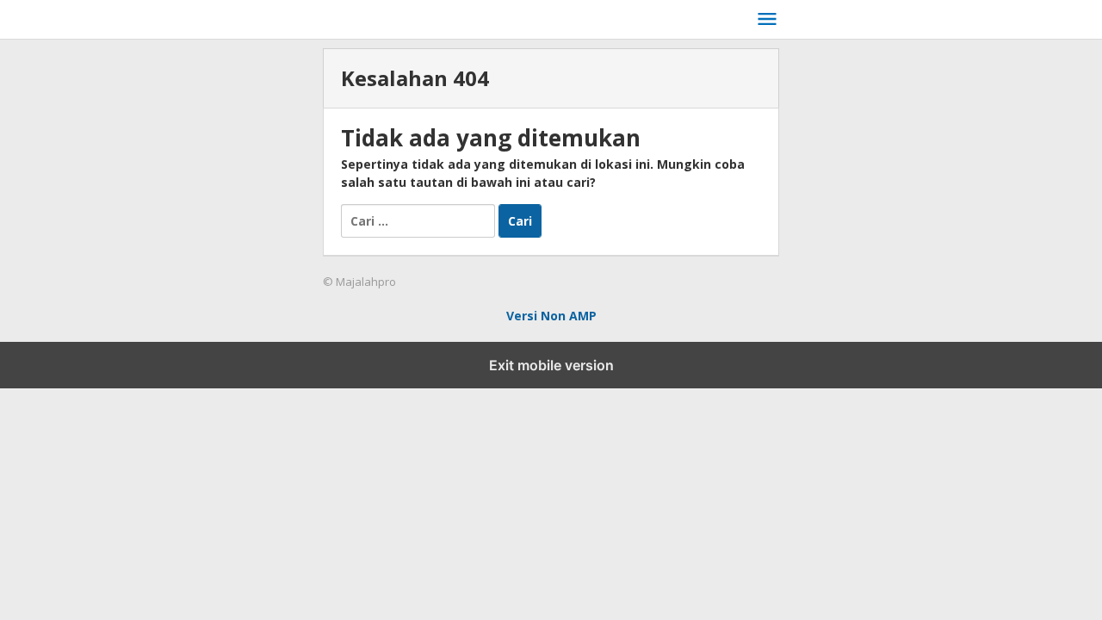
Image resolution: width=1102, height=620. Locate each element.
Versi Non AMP (551, 315)
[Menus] (767, 20)
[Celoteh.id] (539, 16)
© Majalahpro (359, 281)
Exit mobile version (551, 365)
